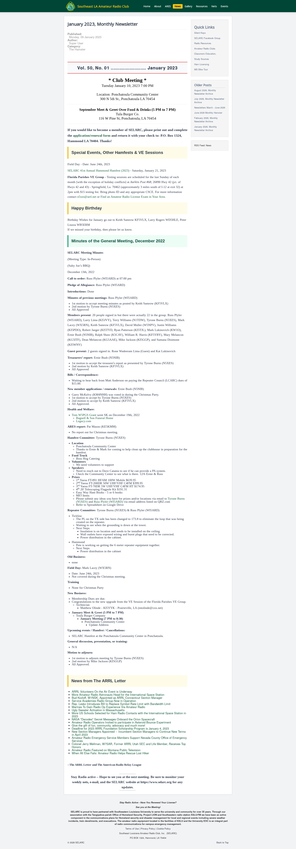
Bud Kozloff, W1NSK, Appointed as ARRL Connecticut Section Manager (117, 698)
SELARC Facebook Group (207, 38)
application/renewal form (91, 135)
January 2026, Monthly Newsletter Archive (205, 128)
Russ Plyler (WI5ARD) (108, 501)
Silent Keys (200, 32)
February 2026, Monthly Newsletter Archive (206, 119)
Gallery (188, 6)
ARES (168, 6)
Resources (202, 6)
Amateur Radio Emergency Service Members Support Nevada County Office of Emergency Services (129, 739)
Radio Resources (202, 43)
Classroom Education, (205, 53)
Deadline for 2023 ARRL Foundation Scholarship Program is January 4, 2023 (120, 728)
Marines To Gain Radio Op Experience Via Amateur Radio (108, 707)
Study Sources (201, 59)
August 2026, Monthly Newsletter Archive (205, 91)
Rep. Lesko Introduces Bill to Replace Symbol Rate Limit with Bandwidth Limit (121, 704)
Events (224, 6)
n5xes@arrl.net (86, 196)
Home (146, 6)
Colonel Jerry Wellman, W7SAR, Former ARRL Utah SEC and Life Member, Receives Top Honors (129, 745)
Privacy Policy (148, 828)
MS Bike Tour (201, 69)
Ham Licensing (201, 64)
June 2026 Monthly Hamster (208, 112)
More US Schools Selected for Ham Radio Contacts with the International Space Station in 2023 (129, 714)
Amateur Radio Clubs (204, 48)
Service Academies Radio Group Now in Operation (104, 701)
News (178, 6)
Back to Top (223, 842)
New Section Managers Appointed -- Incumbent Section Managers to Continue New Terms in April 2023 (129, 733)
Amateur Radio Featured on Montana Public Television (106, 750)
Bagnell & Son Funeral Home (94, 418)
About (157, 6)
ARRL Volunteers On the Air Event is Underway (102, 691)
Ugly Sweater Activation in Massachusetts (98, 710)
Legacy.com (83, 421)
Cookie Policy (164, 828)
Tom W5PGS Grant (84, 415)
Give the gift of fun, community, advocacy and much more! (108, 725)
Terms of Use (132, 828)
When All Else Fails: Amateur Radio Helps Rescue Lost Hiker (110, 753)
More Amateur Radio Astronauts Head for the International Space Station (118, 695)
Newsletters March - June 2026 (209, 107)
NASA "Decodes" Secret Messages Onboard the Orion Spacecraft (113, 719)
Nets (214, 6)
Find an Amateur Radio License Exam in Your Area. (133, 196)
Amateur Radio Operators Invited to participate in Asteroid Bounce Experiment (121, 722)
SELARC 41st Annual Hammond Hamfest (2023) (98, 170)
